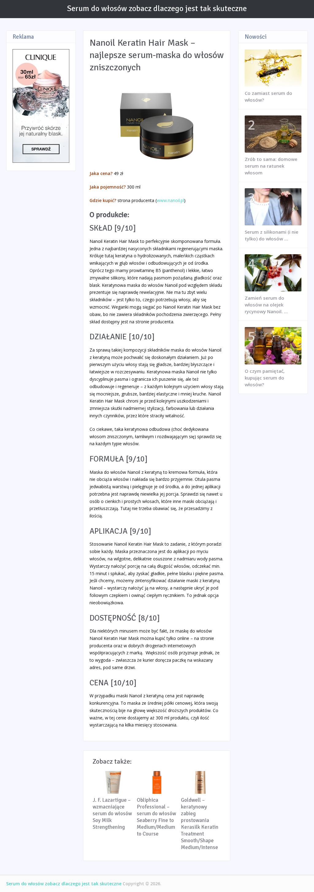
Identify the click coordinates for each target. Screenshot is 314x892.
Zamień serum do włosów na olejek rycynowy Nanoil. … (266, 304)
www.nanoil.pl (170, 200)
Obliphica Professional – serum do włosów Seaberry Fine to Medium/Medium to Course (156, 817)
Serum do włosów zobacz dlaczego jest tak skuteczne (157, 9)
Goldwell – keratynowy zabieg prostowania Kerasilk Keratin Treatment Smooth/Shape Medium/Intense (199, 824)
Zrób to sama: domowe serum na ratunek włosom (271, 166)
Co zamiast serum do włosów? (268, 96)
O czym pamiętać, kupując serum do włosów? (265, 378)
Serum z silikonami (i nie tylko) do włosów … (271, 235)
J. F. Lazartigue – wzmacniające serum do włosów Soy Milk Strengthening (112, 813)
